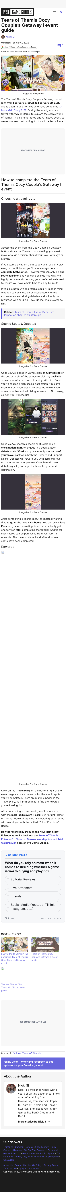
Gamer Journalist (11, 1153)
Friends (16, 896)
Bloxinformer (52, 1156)
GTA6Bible (8, 1159)
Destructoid (53, 1150)
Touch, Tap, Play (23, 1156)
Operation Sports (45, 1153)
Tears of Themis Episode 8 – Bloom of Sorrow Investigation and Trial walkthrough (32, 839)
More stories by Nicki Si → (34, 1121)
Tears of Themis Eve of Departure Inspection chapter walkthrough (29, 313)
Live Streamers (21, 888)
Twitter (23, 1061)
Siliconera (17, 1150)
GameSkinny (28, 1153)
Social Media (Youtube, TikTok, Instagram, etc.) (33, 907)
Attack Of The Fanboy (37, 1147)
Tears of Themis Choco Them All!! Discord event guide (13, 987)
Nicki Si (10, 36)
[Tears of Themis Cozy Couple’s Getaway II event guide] (45, 944)
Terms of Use (10, 1168)
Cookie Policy (35, 1165)
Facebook (39, 1061)
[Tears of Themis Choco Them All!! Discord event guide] (14, 975)
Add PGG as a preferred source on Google (20, 47)
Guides (17, 1053)
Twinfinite (8, 1147)
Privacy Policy (51, 1165)
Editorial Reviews (23, 879)
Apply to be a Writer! (29, 1168)
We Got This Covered (34, 1150)
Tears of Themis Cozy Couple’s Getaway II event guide (44, 957)
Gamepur (19, 1147)
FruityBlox (39, 1156)
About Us (8, 1165)
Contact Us (20, 1165)
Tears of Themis (31, 1053)
